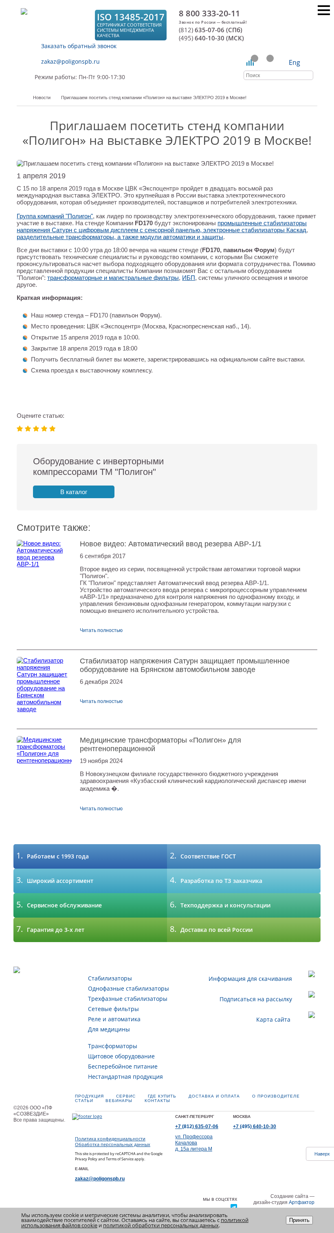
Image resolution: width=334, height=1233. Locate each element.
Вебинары (118, 1100)
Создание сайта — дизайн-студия (283, 1199)
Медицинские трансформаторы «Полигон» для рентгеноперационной (160, 744)
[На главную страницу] (55, 25)
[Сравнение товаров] (250, 62)
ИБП (188, 277)
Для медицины (109, 1029)
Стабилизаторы (110, 978)
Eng (294, 62)
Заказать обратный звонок (78, 46)
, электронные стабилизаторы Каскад (253, 229)
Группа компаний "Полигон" (55, 216)
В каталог (73, 491)
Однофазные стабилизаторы (128, 988)
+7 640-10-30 (254, 1126)
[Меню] (324, 10)
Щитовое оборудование (121, 1056)
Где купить (162, 1096)
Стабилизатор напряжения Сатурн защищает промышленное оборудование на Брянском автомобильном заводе (185, 665)
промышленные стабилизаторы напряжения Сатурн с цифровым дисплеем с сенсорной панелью (162, 226)
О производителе (276, 1096)
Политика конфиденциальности (110, 1139)
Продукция (89, 1096)
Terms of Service (120, 1159)
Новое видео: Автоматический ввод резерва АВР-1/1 (170, 544)
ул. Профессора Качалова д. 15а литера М (194, 1143)
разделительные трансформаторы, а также (78, 236)
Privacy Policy (86, 1159)
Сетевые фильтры (113, 1009)
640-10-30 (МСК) (211, 38)
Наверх (322, 1153)
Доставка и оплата (214, 1096)
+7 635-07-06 (196, 1126)
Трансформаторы (112, 1046)
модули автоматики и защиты (181, 236)
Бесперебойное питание (123, 1066)
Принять (299, 1220)
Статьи (84, 1100)
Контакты (157, 1100)
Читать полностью (101, 630)
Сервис (126, 1096)
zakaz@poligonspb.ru (70, 61)
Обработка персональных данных (112, 1144)
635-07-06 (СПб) (210, 30)
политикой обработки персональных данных (161, 1225)
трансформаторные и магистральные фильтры (113, 277)
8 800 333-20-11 (209, 13)
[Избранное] (265, 62)
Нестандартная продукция (125, 1076)
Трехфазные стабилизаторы (127, 998)
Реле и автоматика (114, 1019)
